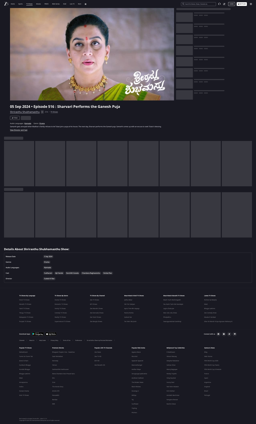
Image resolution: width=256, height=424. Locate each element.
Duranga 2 (135, 391)
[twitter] (229, 334)
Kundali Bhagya (24, 369)
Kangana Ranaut (172, 400)
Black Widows (136, 387)
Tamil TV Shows (24, 309)
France (206, 374)
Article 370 (55, 391)
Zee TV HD (97, 356)
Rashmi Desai (171, 404)
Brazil (206, 391)
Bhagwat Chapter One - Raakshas (63, 352)
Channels (21, 340)
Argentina (207, 382)
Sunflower (135, 404)
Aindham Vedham (138, 378)
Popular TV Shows (25, 348)
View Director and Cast (18, 130)
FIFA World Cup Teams (211, 365)
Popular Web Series (138, 348)
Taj (133, 400)
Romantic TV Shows (61, 304)
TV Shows (29, 4)
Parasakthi (55, 395)
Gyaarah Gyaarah (137, 361)
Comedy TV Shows (61, 313)
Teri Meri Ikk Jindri (130, 321)
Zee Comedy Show (210, 313)
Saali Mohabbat (57, 356)
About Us (31, 340)
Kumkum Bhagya (25, 365)
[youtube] (235, 334)
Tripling (134, 408)
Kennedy (55, 361)
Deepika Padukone (173, 361)
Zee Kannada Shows (97, 313)
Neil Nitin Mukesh (173, 387)
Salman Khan (171, 365)
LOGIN (232, 4)
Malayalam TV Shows (26, 317)
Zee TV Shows (94, 300)
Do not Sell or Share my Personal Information (99, 340)
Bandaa (54, 400)
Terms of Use (66, 340)
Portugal (207, 395)
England (207, 387)
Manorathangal (137, 365)
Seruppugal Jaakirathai (139, 374)
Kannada (27, 123)
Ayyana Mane (136, 352)
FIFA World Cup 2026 (211, 361)
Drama (42, 123)
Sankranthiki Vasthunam (60, 369)
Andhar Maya (136, 369)
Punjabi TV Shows (25, 321)
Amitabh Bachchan (173, 395)
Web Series (56, 4)
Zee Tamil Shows (95, 317)
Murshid (134, 356)
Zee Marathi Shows (96, 309)
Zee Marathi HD (99, 365)
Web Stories (208, 356)
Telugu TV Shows (25, 313)
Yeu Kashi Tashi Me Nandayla (173, 304)
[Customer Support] (219, 4)
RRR (53, 404)
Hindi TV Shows (24, 300)
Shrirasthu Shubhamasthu (25, 112)
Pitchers (134, 413)
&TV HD (96, 361)
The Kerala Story (57, 387)
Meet (206, 304)
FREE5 (46, 4)
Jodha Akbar (128, 300)
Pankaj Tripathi (172, 374)
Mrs (53, 378)
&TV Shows (93, 304)
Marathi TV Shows (25, 304)
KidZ (64, 4)
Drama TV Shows (60, 300)
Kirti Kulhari (171, 391)
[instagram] (224, 334)
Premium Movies (58, 348)
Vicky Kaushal (171, 378)
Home (13, 4)
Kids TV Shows (24, 395)
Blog (205, 352)
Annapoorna (23, 382)
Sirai (53, 382)
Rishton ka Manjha (210, 300)
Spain (206, 378)
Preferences (78, 340)
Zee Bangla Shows (96, 321)
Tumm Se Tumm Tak (26, 356)
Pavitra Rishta (128, 313)
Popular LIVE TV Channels (103, 348)
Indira (21, 387)
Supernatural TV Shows (62, 321)
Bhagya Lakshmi (209, 309)
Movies (38, 4)
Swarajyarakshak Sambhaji (172, 321)
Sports (20, 4)
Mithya (134, 395)
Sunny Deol (170, 382)
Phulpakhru (167, 317)
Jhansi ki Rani (23, 361)
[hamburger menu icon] (250, 4)
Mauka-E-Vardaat (210, 317)
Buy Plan (243, 4)
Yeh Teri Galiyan (129, 304)
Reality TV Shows (60, 317)
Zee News (97, 352)
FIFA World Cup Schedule (212, 369)
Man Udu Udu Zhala (170, 313)
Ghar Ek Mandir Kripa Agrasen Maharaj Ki (218, 321)
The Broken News (137, 382)
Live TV (72, 4)
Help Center (42, 340)
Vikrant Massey (172, 356)
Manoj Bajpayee (172, 369)
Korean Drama (24, 391)
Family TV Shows (60, 309)
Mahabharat (23, 352)
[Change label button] (224, 4)
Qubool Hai (128, 317)
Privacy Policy (54, 340)
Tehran (54, 365)
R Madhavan (171, 352)
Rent (79, 4)
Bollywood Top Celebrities (176, 348)
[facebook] (218, 334)
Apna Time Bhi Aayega (131, 309)
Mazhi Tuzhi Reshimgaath (172, 300)
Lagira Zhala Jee (168, 309)
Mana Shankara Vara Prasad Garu (63, 374)
